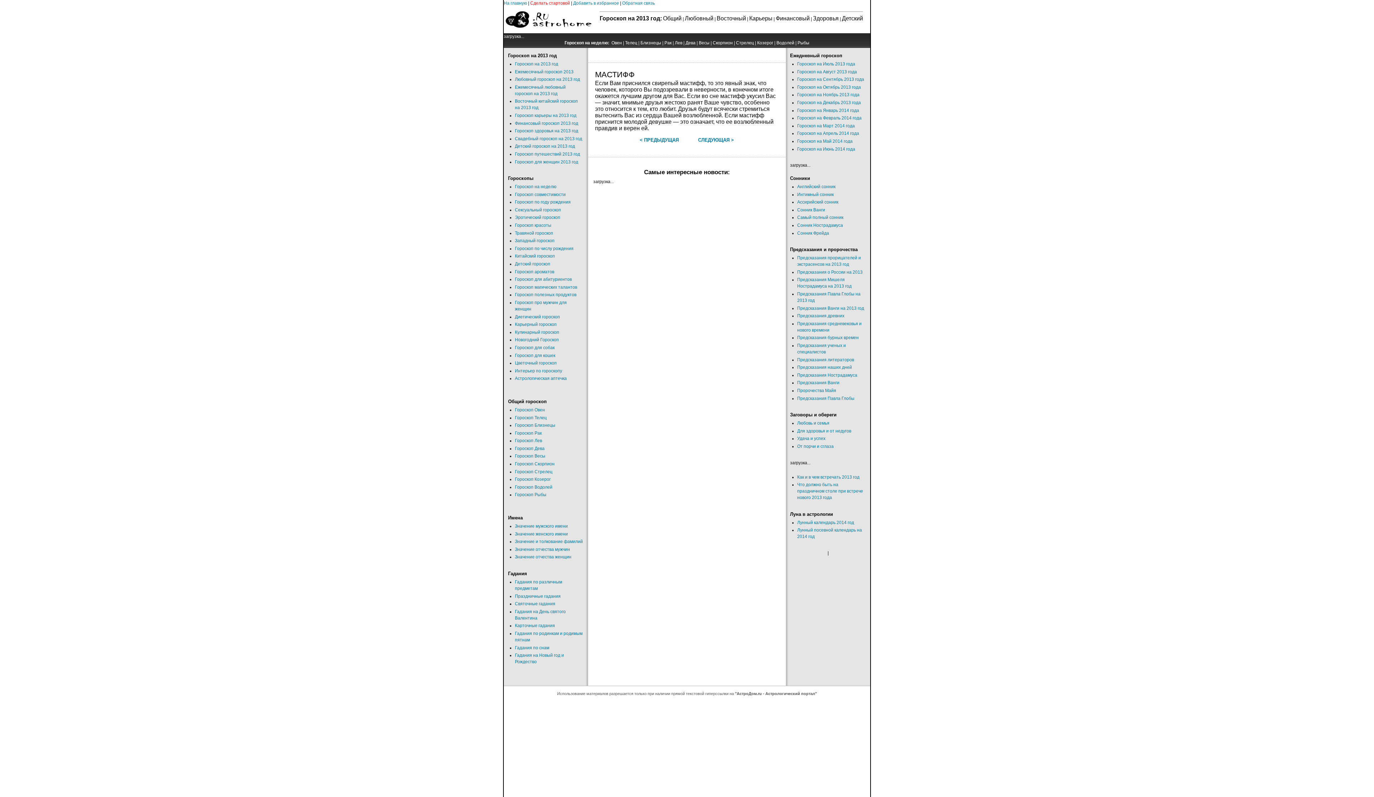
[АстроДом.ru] (548, 31)
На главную (515, 3)
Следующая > (716, 140)
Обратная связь (638, 3)
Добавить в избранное (596, 3)
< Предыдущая (659, 140)
